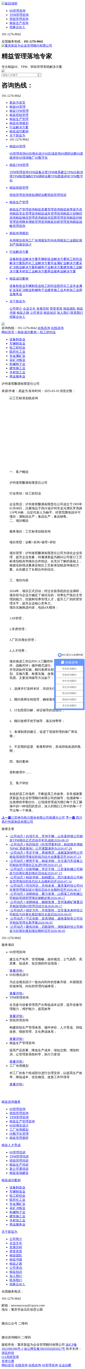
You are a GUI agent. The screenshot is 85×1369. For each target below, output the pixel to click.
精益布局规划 (18, 123)
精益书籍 (15, 1259)
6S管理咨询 (17, 10)
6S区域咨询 (53, 153)
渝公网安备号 (44, 1348)
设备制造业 (17, 286)
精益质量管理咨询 (47, 209)
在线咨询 (44, 328)
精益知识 (49, 312)
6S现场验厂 (27, 157)
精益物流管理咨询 (28, 217)
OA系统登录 (10, 1357)
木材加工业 (71, 290)
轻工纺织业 (49, 286)
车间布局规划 (56, 240)
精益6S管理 (17, 106)
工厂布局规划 (37, 240)
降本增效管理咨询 (34, 221)
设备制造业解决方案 (23, 259)
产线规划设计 (22, 244)
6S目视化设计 (35, 153)
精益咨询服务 (11, 1101)
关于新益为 (17, 135)
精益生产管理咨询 (22, 209)
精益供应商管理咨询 (55, 217)
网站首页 (8, 332)
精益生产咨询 (18, 23)
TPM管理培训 (19, 1156)
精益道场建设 (18, 1173)
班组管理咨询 (18, 19)
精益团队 (69, 308)
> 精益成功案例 (26, 332)
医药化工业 (65, 286)
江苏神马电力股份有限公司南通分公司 (33, 817)
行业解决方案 (18, 127)
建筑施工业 (55, 290)
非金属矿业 (17, 355)
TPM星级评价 (60, 176)
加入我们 (63, 312)
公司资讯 (36, 312)
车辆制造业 (33, 286)
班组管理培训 (56, 195)
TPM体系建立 (57, 172)
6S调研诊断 (69, 153)
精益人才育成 (11, 1145)
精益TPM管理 (19, 110)
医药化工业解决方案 (36, 263)
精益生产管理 (18, 119)
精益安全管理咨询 (25, 213)
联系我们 (76, 312)
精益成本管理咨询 (50, 213)
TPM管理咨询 (19, 14)
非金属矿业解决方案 (65, 263)
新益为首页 (17, 102)
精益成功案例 (18, 131)
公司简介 (15, 308)
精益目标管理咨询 (60, 221)
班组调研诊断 (37, 195)
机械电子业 (39, 290)
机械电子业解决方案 (49, 267)
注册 (11, 1361)
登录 (5, 1361)
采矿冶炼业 (24, 290)
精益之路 (23, 312)
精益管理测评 (18, 1137)
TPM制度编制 (22, 176)
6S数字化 (41, 157)
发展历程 (42, 308)
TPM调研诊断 (41, 176)
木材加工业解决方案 (33, 271)
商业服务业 (17, 376)
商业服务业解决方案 (61, 271)
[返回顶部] (9, 3)
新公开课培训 (18, 1168)
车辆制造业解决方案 (52, 259)
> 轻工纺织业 (46, 332)
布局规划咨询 (18, 240)
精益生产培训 (18, 1164)
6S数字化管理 (19, 1133)
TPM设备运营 (38, 172)
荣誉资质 (56, 308)
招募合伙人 (17, 27)
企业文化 (29, 308)
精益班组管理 (18, 115)
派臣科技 (8, 1352)
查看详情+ (16, 970)
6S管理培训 (17, 1152)
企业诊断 (65, 1365)
